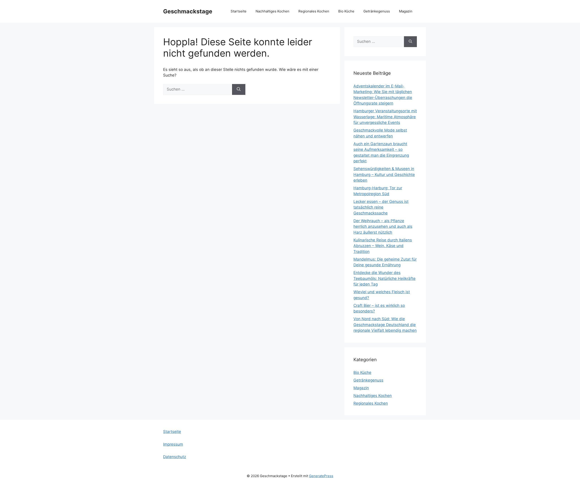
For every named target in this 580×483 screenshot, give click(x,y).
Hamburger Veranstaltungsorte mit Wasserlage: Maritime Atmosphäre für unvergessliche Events (385, 117)
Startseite (238, 11)
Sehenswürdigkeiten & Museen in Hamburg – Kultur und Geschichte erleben (384, 174)
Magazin (405, 11)
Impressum (173, 444)
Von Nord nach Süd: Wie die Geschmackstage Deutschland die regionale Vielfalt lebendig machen (385, 325)
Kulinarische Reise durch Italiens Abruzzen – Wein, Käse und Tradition (382, 246)
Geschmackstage (187, 11)
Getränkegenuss (376, 11)
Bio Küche (346, 11)
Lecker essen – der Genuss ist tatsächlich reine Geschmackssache (380, 207)
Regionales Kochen (313, 11)
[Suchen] (238, 89)
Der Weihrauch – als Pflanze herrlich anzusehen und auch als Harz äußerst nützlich (382, 227)
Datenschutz (174, 456)
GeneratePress (321, 476)
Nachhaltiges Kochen (272, 11)
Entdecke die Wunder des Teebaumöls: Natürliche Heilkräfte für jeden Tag (384, 278)
